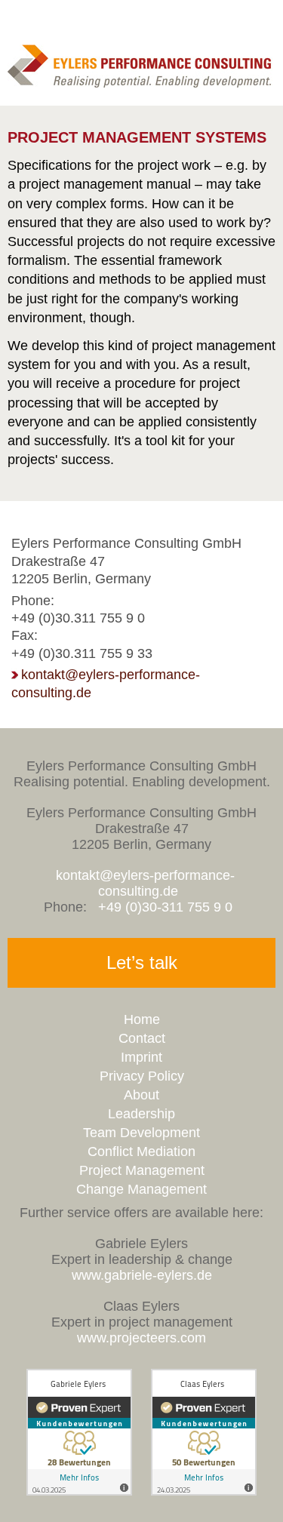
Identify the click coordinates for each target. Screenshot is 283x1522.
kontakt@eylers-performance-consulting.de (145, 883)
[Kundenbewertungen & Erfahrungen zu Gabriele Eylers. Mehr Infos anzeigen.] (79, 1491)
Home (142, 1019)
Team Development (141, 1132)
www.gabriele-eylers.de (142, 1275)
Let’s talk (141, 962)
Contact (141, 1038)
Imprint (141, 1057)
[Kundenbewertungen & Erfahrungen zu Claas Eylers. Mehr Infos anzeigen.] (204, 1491)
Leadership (141, 1113)
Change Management (141, 1189)
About (141, 1094)
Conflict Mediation (141, 1151)
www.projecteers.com (141, 1337)
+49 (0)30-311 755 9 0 (165, 907)
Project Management (142, 1170)
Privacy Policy (142, 1076)
